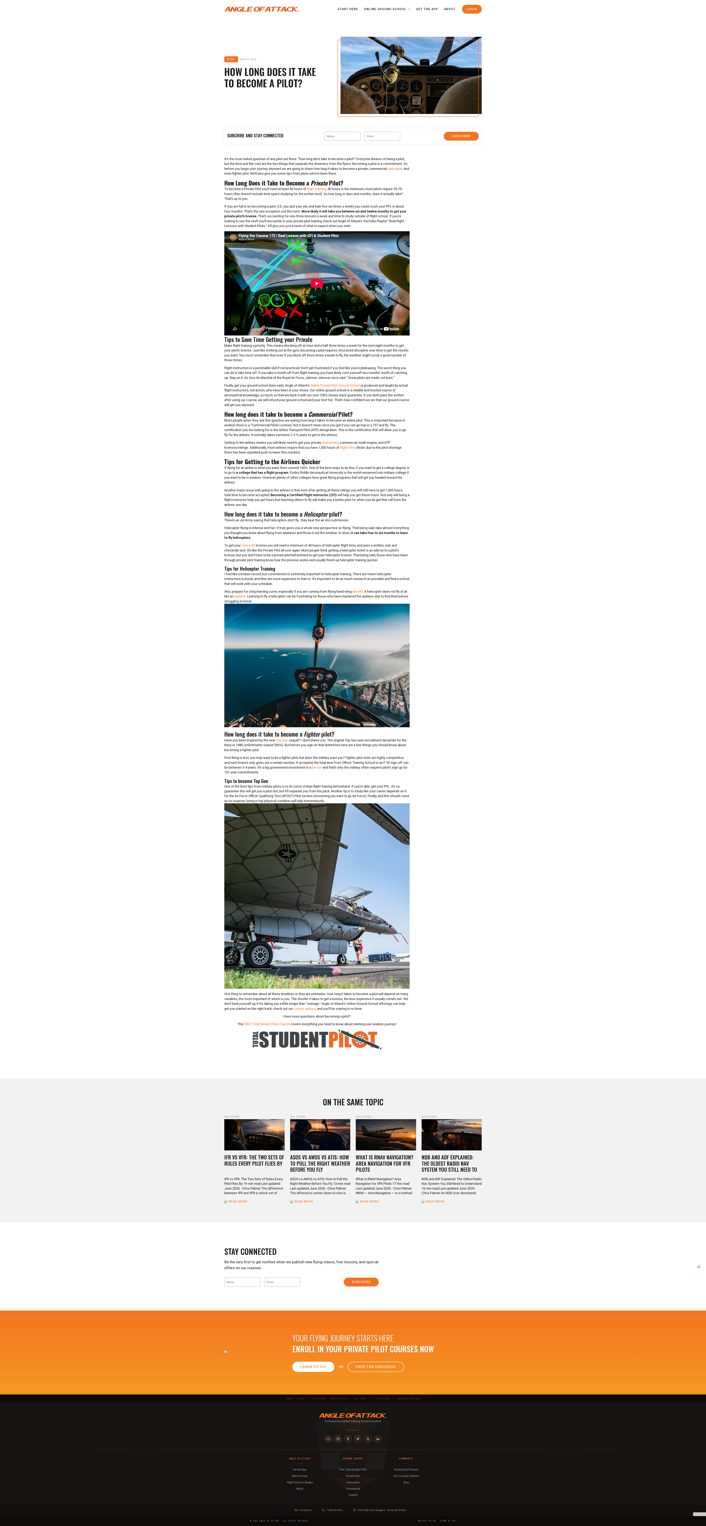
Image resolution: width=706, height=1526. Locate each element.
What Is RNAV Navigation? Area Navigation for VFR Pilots (384, 1163)
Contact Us (305, 1510)
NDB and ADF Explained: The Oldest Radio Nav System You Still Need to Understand (449, 1166)
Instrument (353, 1482)
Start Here (348, 9)
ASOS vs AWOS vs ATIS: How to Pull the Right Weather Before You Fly (320, 1163)
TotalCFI (353, 1495)
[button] (408, 9)
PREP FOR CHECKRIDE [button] (376, 1367)
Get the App (427, 9)
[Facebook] (348, 1439)
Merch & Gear (300, 1476)
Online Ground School (385, 9)
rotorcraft (248, 545)
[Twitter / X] (368, 1439)
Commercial (353, 1488)
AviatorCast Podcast (406, 1469)
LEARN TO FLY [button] (313, 1367)
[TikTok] (358, 1439)
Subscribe (461, 136)
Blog (406, 1482)
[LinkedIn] (378, 1439)
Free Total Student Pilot (353, 1469)
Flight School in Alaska (300, 1482)
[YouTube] (328, 1439)
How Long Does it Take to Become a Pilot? (270, 77)
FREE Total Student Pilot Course (267, 1024)
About (449, 9)
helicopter (395, 169)
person (317, 767)
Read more (238, 1201)
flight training (316, 189)
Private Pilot (353, 1476)
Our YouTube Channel (406, 1476)
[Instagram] (338, 1439)
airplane (240, 596)
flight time (347, 447)
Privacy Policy (427, 1521)
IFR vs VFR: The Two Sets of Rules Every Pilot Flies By (254, 1160)
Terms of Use (448, 1521)
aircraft (357, 591)
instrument (330, 443)
